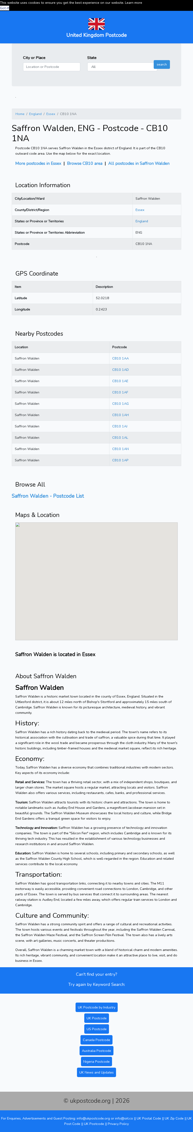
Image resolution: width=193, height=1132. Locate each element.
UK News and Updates (96, 1072)
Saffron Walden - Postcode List (48, 496)
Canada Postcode (96, 1039)
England (35, 114)
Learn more (133, 2)
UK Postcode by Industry (96, 1007)
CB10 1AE (120, 381)
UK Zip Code (174, 1118)
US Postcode (97, 1029)
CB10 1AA (120, 358)
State (91, 57)
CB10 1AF (120, 392)
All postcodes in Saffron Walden (138, 163)
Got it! (4, 8)
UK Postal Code (149, 1118)
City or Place (34, 57)
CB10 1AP (120, 460)
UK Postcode (97, 1018)
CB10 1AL (120, 437)
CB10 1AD (120, 369)
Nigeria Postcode (96, 1061)
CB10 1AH (120, 415)
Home (20, 114)
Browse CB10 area (84, 163)
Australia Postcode (96, 1050)
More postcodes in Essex (38, 163)
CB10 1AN (120, 448)
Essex (50, 114)
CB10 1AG (120, 403)
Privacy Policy (118, 1123)
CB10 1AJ (119, 426)
